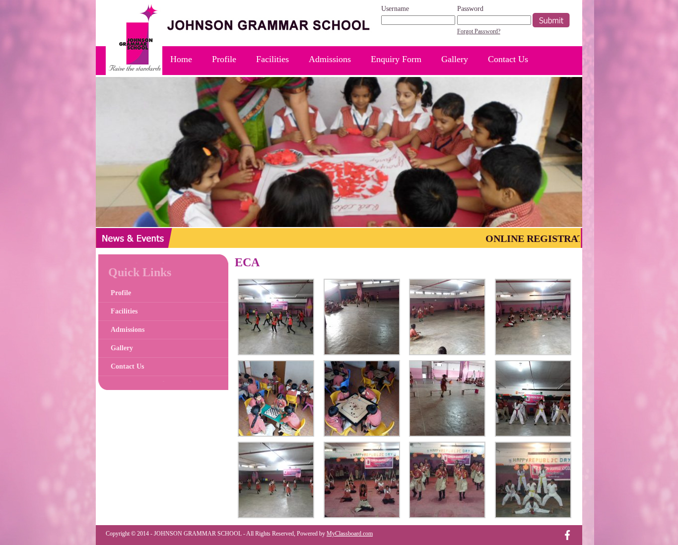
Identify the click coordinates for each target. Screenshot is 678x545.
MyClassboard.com (350, 533)
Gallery (454, 59)
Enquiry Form (396, 59)
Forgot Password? (478, 31)
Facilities (272, 59)
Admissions (330, 59)
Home (181, 59)
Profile (224, 59)
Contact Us (508, 59)
